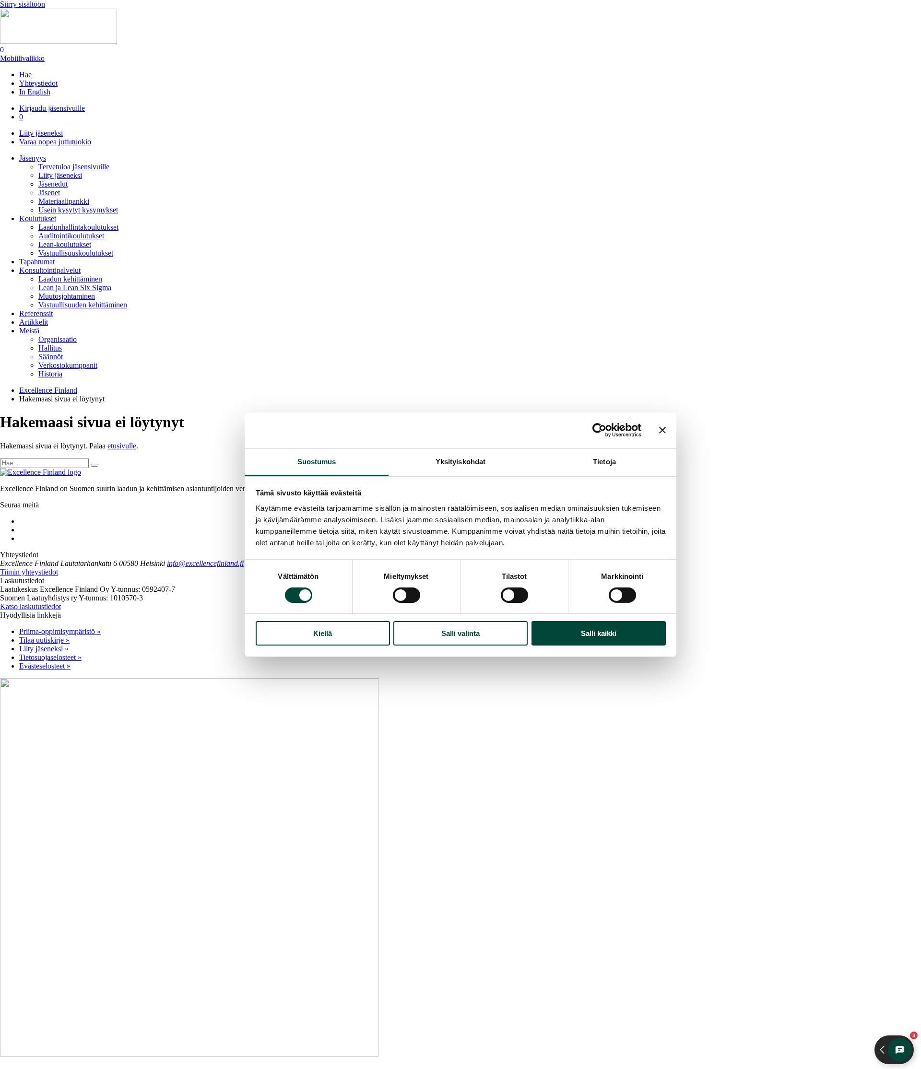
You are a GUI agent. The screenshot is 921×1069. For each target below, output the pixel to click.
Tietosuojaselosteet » (50, 657)
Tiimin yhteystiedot (29, 572)
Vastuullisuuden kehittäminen (82, 305)
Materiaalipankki (63, 201)
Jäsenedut (53, 184)
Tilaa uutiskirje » (44, 640)
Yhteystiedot (38, 83)
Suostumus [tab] (316, 461)
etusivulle (121, 446)
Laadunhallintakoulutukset (78, 227)
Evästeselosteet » (45, 666)
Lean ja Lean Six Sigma (74, 287)
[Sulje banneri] (662, 430)
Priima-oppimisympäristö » (60, 631)
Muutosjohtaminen (66, 296)
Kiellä (322, 633)
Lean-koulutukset (64, 244)
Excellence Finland (48, 390)
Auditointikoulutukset (71, 236)
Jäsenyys (32, 158)
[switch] (406, 595)
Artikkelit (33, 322)
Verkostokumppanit (67, 365)
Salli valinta (460, 633)
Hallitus (50, 348)
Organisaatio (57, 339)
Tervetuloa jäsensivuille (73, 167)
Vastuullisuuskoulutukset (75, 253)
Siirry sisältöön (22, 4)
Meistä (29, 331)
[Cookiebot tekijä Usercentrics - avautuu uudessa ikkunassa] (599, 430)
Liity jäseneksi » (44, 649)
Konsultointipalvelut (50, 270)
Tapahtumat (37, 262)
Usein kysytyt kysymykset (78, 210)
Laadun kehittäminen (70, 279)
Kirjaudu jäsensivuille (52, 108)
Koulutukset (37, 218)
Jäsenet (49, 192)
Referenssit (36, 313)
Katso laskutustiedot (30, 606)
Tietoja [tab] (604, 461)
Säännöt (50, 356)
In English (34, 92)
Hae (25, 74)
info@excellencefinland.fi (205, 563)
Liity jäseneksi (41, 133)
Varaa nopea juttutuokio (55, 142)
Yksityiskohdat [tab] (460, 461)
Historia (50, 374)
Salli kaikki (598, 633)
